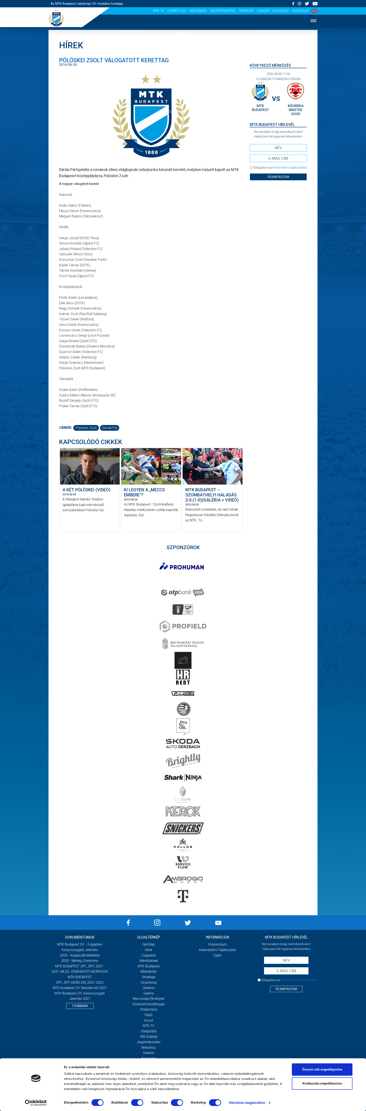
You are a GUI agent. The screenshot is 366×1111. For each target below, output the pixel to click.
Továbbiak (80, 1006)
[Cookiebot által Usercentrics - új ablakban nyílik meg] (35, 1103)
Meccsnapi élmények (148, 999)
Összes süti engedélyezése (322, 1069)
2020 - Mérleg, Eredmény (79, 961)
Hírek (183, 47)
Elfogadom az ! (280, 167)
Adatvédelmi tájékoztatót (289, 167)
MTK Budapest (148, 966)
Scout (148, 1020)
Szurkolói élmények (183, 111)
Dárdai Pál (109, 428)
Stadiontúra (148, 1009)
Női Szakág (198, 10)
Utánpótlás (176, 10)
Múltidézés (149, 971)
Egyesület (281, 10)
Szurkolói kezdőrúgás (148, 1004)
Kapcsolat (300, 10)
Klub (183, 85)
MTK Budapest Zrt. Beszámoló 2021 (80, 988)
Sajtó (148, 1015)
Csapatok (183, 60)
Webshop (246, 10)
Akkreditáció (183, 124)
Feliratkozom (278, 177)
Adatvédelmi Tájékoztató (217, 950)
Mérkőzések (183, 72)
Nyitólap (183, 34)
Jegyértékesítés (223, 10)
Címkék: (65, 428)
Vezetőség (149, 982)
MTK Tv (158, 10)
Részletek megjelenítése (247, 1102)
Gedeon (149, 988)
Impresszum (217, 944)
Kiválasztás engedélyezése (322, 1083)
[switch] (137, 1102)
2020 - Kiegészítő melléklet (80, 955)
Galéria (183, 98)
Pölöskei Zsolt (86, 428)
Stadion (263, 10)
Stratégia (148, 977)
